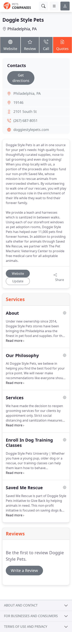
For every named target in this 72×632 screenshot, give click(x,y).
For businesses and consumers (31, 616)
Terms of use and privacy (25, 626)
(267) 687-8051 (25, 120)
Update (17, 281)
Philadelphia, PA (22, 29)
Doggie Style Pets (23, 19)
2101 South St (25, 111)
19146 (18, 102)
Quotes (62, 48)
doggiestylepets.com (31, 129)
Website (10, 48)
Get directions (20, 78)
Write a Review (24, 570)
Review (30, 48)
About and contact (21, 605)
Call (46, 48)
